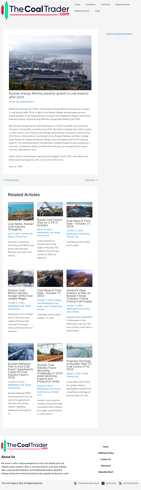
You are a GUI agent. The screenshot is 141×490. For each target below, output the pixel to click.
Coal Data (105, 4)
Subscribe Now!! (105, 472)
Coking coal (27, 233)
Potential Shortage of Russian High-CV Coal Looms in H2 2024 (79, 365)
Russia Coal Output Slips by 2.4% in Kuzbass (49, 222)
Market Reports (123, 4)
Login (97, 11)
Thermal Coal (21, 236)
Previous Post (11, 180)
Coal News (91, 4)
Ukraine (40, 309)
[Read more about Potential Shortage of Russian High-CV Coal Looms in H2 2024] (79, 350)
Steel (46, 306)
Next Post (91, 180)
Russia (11, 236)
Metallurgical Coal (45, 232)
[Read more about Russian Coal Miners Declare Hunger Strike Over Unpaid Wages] (21, 278)
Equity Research (82, 11)
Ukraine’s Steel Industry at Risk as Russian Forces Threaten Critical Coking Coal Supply (79, 296)
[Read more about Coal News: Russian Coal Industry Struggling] (21, 211)
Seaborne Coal (43, 392)
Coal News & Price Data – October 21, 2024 (79, 223)
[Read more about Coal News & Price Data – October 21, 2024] (79, 209)
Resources (106, 465)
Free (12, 101)
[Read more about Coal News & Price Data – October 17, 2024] (50, 278)
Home (77, 4)
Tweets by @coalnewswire (119, 34)
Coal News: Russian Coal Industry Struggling (21, 226)
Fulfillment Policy (106, 453)
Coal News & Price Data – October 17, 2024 (49, 293)
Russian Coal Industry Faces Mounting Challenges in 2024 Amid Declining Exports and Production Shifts (50, 373)
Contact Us (106, 459)
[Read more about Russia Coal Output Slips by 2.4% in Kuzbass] (50, 209)
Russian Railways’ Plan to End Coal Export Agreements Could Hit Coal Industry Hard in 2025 (20, 370)
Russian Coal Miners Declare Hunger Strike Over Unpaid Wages (20, 294)
